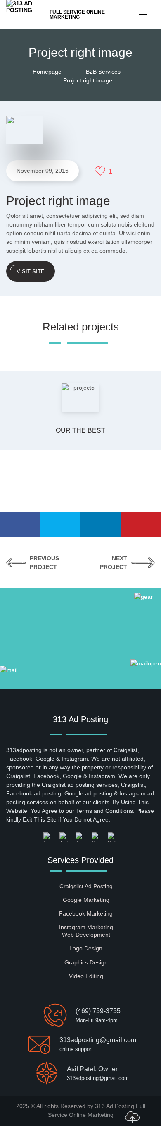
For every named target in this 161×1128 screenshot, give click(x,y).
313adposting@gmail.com (97, 1040)
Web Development (86, 934)
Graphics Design (86, 962)
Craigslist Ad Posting (86, 886)
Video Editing (86, 976)
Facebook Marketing (86, 913)
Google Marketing (86, 900)
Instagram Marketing (86, 927)
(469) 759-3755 (98, 1011)
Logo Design (85, 948)
